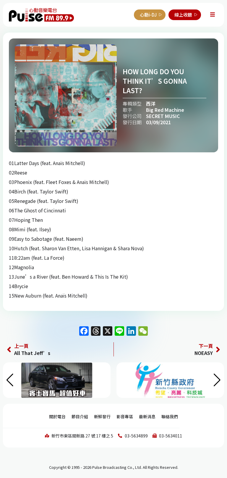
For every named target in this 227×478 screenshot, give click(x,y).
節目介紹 (80, 416)
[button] (217, 380)
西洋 (150, 103)
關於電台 (57, 416)
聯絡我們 (169, 416)
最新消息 (147, 416)
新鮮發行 (102, 416)
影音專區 (124, 416)
